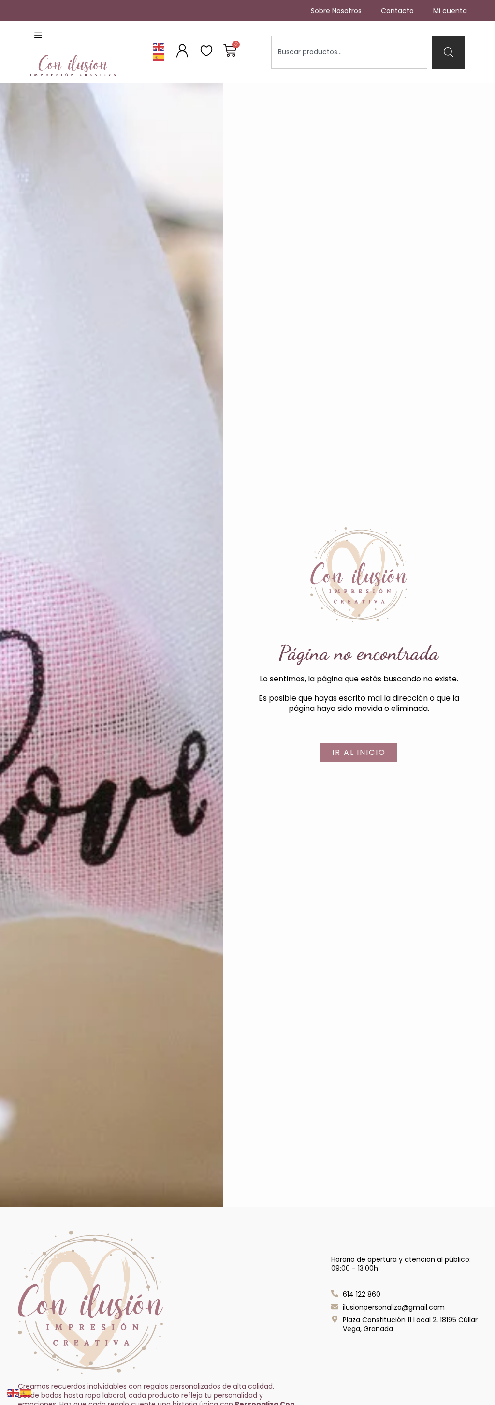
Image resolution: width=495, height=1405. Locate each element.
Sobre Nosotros (336, 10)
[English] (159, 46)
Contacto (397, 10)
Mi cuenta (450, 10)
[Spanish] (159, 56)
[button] (38, 36)
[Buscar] (448, 52)
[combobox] (349, 52)
